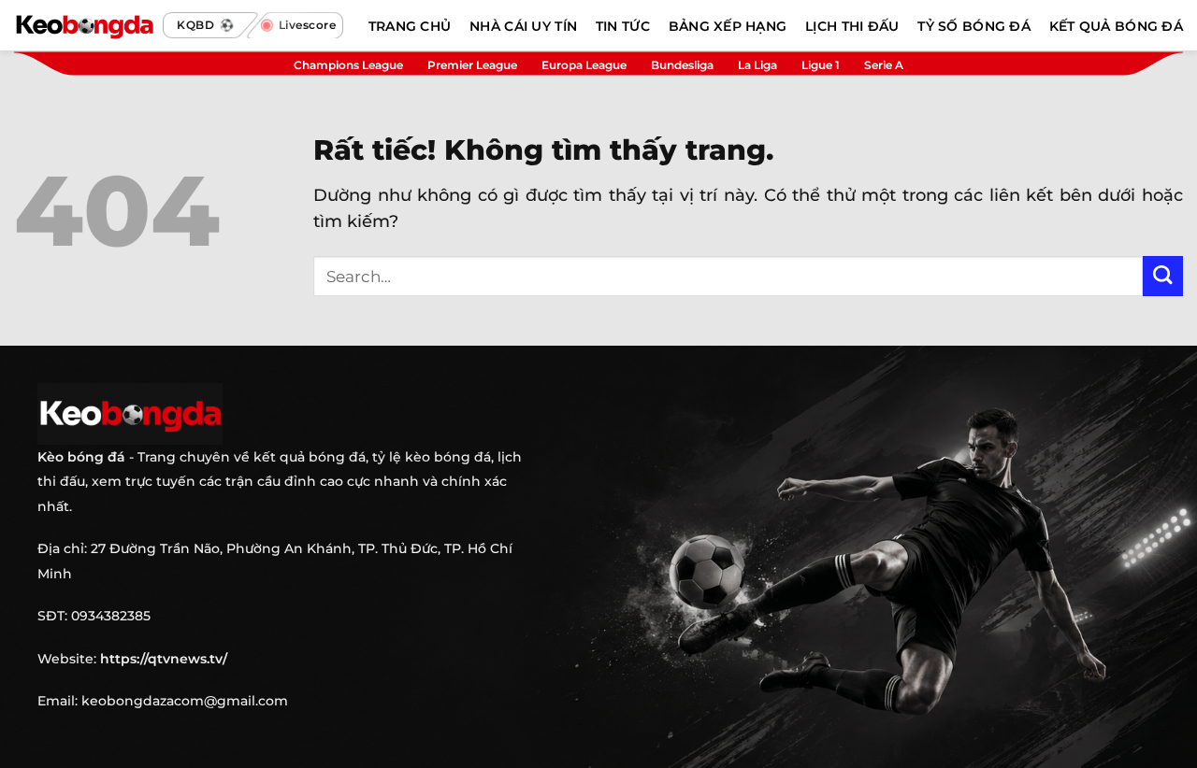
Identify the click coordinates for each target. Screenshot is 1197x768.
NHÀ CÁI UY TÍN (523, 26)
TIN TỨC (623, 26)
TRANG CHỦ (410, 26)
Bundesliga (682, 65)
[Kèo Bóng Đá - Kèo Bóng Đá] (84, 25)
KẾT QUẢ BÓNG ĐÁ (1116, 26)
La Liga (757, 65)
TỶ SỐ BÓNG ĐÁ (974, 26)
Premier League (472, 65)
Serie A (883, 65)
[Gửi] (1163, 276)
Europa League (584, 65)
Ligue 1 (820, 65)
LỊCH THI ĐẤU (852, 26)
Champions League (348, 65)
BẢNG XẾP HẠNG (728, 26)
